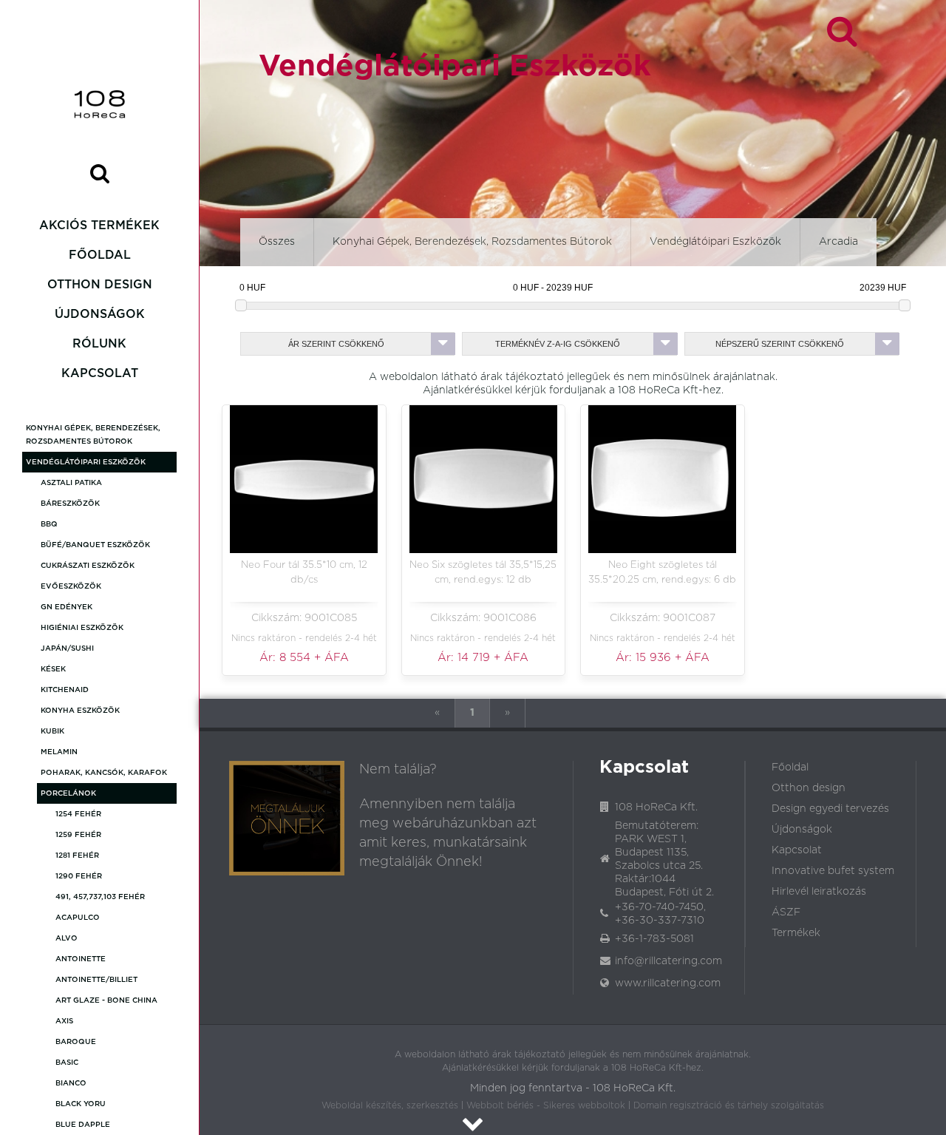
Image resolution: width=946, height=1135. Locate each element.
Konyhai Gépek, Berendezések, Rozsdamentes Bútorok (93, 434)
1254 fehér (78, 814)
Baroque (75, 1042)
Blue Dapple (82, 1124)
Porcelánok (68, 793)
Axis (64, 1021)
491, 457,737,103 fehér (100, 897)
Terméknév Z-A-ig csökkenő (557, 343)
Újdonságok (100, 314)
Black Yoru (80, 1104)
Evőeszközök (71, 586)
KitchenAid (65, 690)
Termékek (796, 933)
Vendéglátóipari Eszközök (86, 462)
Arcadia (838, 242)
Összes (277, 242)
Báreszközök (70, 503)
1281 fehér (77, 855)
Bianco (70, 1083)
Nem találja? (398, 769)
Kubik (52, 731)
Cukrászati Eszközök (88, 565)
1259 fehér (78, 834)
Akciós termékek (99, 225)
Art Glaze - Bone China (106, 1000)
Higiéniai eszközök (82, 627)
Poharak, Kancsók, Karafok (104, 772)
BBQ (49, 524)
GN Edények (66, 607)
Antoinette (80, 959)
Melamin (59, 752)
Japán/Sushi (67, 648)
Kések (53, 669)
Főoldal (100, 255)
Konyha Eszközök (80, 710)
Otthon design (99, 285)
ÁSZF (786, 912)
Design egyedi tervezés (830, 809)
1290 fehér (78, 876)
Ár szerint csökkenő (336, 343)
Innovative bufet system (833, 871)
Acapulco (77, 917)
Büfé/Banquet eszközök (95, 545)
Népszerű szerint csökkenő (779, 343)
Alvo (66, 938)
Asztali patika (71, 483)
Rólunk (99, 344)
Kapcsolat (99, 373)
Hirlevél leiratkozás (819, 892)
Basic (66, 1062)
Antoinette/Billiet (96, 979)
